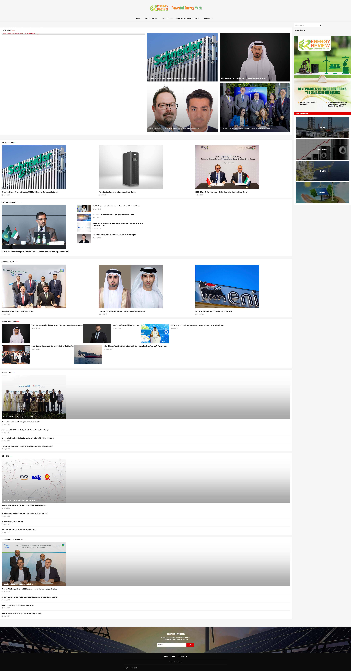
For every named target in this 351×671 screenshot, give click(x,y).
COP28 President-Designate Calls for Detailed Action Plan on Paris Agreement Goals (35, 252)
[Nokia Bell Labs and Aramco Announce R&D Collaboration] (146, 564)
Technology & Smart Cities (12, 540)
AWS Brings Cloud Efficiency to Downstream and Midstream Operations (24, 505)
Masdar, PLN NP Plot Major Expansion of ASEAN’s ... (20, 417)
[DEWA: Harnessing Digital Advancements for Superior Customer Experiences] (255, 57)
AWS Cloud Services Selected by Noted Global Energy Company (21, 613)
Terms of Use (183, 656)
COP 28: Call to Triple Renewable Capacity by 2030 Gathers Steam (113, 215)
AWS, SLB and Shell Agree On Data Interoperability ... (20, 500)
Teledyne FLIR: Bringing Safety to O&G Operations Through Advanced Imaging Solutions (173, 129)
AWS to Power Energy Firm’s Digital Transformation (18, 605)
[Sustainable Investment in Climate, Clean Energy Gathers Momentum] (146, 286)
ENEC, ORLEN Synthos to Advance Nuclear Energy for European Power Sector (221, 192)
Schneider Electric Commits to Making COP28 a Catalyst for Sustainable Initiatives (172, 78)
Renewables (6, 372)
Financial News (8, 262)
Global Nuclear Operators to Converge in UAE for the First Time (53, 346)
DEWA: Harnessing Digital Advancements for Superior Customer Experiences (243, 78)
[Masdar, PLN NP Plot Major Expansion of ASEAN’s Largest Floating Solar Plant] (146, 397)
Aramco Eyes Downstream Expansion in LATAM (17, 311)
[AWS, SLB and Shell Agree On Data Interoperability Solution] (146, 481)
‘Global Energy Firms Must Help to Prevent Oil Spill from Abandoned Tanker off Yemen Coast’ (135, 346)
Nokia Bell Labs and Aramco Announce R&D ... (24, 28)
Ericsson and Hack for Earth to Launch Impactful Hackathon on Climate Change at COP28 (246, 129)
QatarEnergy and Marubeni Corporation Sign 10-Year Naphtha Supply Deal (24, 513)
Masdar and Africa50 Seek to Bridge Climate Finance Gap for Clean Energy (25, 430)
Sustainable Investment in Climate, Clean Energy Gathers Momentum (122, 311)
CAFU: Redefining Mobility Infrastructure (127, 325)
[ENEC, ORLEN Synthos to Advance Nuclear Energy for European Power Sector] (242, 167)
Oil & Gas (5, 456)
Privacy (173, 656)
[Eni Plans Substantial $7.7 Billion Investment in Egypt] (242, 286)
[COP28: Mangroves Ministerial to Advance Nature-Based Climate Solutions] (84, 208)
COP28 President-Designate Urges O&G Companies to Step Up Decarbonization (197, 325)
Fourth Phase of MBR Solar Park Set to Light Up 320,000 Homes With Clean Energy (28, 446)
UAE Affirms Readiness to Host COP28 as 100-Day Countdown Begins (114, 235)
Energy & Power (8, 143)
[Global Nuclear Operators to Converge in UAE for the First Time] (16, 354)
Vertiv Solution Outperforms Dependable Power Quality (117, 192)
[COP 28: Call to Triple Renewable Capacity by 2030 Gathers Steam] (84, 217)
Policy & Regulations (10, 202)
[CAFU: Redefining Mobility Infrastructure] (97, 333)
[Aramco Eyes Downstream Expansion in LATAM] (49, 286)
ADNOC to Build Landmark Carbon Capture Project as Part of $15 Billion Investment (28, 438)
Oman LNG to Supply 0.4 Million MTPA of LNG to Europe (19, 530)
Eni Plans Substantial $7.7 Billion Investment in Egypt (213, 311)
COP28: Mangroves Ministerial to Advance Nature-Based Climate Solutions (116, 206)
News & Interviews (9, 321)
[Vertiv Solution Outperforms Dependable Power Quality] (146, 167)
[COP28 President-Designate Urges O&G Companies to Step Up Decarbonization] (155, 333)
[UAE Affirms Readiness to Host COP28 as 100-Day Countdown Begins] (84, 238)
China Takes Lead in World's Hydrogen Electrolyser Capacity (20, 422)
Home (166, 656)
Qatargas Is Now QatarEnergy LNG (12, 522)
